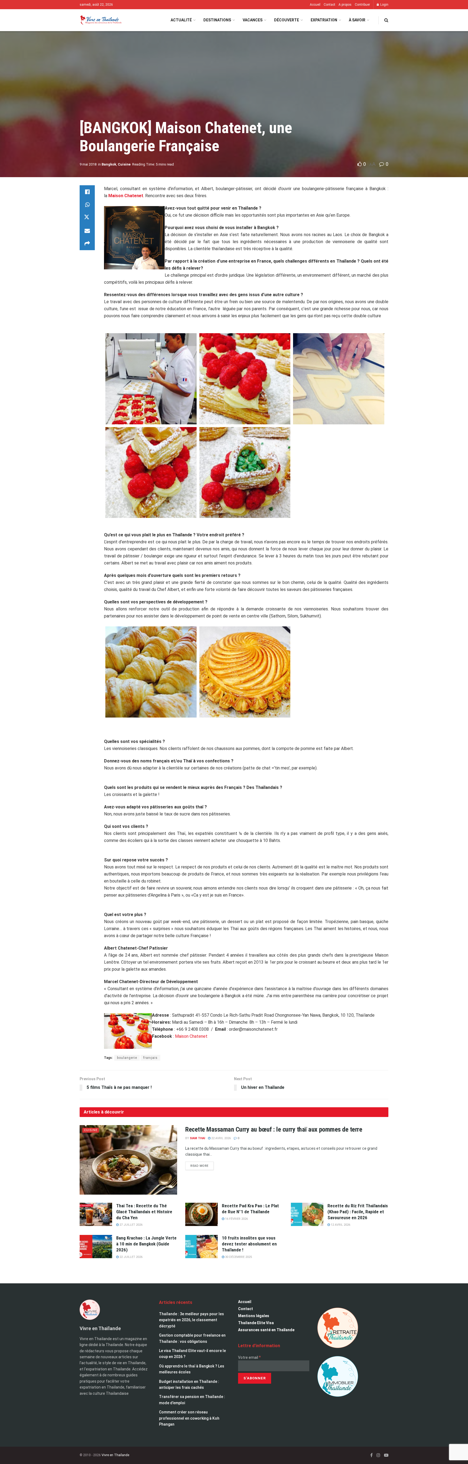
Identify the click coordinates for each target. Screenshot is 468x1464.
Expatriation (324, 20)
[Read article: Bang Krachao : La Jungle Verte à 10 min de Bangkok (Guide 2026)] (96, 1246)
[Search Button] (386, 20)
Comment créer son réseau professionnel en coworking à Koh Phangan (189, 1418)
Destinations (217, 20)
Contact (329, 4)
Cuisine (124, 164)
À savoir (357, 20)
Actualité (181, 20)
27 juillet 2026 (130, 1225)
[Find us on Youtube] (386, 1455)
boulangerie (127, 1058)
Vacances (252, 20)
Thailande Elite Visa (256, 1323)
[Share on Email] (87, 230)
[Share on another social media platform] (87, 243)
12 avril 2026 (340, 1225)
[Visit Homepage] (101, 20)
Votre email (249, 1357)
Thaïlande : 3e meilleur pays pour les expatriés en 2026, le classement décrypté (191, 1320)
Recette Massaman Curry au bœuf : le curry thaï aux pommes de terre (273, 1129)
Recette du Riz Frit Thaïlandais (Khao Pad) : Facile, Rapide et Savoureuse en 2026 (357, 1211)
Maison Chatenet (191, 1036)
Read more (202, 1165)
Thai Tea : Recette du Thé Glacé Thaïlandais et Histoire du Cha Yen (144, 1211)
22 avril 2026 (220, 1138)
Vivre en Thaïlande (115, 1455)
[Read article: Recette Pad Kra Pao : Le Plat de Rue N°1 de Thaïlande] (201, 1214)
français (150, 1058)
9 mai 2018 (88, 164)
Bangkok (109, 164)
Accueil (315, 4)
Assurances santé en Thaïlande (266, 1330)
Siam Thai (197, 1138)
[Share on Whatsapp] (87, 204)
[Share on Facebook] (87, 191)
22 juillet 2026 (130, 1257)
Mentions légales (253, 1316)
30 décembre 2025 (238, 1257)
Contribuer (362, 4)
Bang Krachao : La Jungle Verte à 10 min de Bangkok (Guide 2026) (146, 1244)
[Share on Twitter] (87, 217)
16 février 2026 (236, 1219)
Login (383, 4)
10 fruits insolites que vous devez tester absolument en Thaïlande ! (249, 1244)
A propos (345, 4)
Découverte (286, 20)
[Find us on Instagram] (378, 1455)
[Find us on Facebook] (371, 1455)
